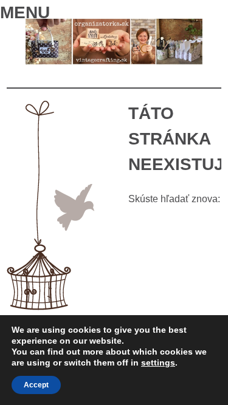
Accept (36, 385)
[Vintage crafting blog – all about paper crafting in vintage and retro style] (113, 61)
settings (158, 362)
